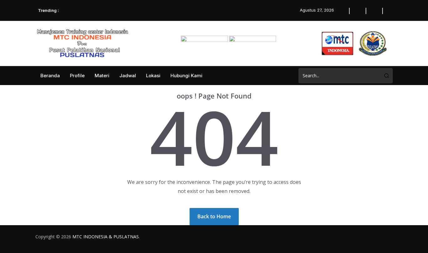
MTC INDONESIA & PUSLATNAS (105, 237)
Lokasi (153, 75)
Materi (102, 75)
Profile (77, 75)
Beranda (50, 75)
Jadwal (127, 75)
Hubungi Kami (186, 75)
